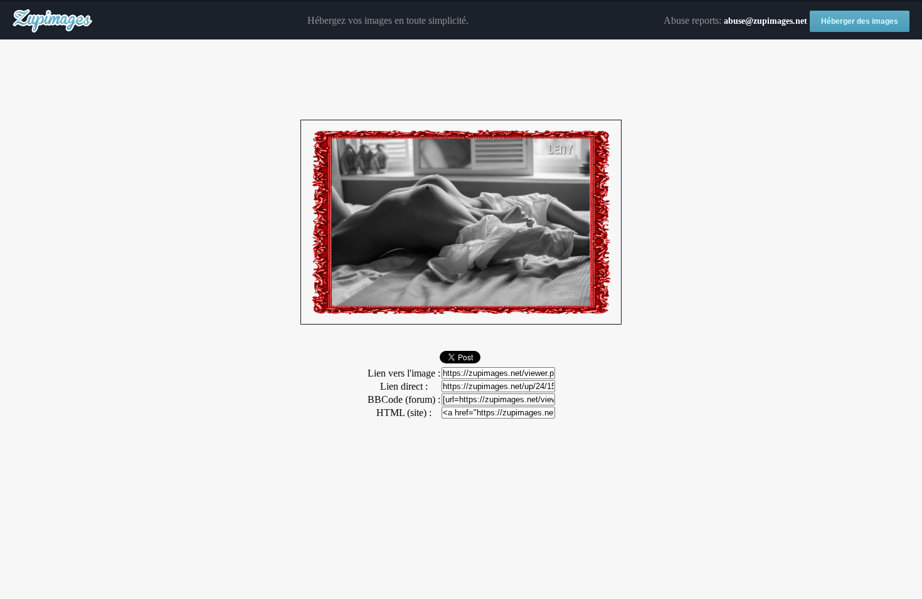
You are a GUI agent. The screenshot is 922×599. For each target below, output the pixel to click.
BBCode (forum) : (404, 399)
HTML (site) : (404, 412)
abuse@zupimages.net (765, 21)
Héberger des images (859, 21)
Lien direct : (404, 386)
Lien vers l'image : (404, 373)
